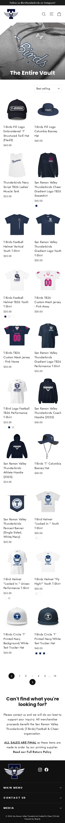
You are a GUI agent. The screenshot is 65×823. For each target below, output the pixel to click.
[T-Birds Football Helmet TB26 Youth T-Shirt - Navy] (5, 316)
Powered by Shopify (32, 819)
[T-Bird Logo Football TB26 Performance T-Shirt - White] (5, 427)
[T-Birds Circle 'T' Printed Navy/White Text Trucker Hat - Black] (36, 653)
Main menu (13, 787)
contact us (19, 715)
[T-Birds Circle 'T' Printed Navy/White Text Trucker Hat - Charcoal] (44, 653)
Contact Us (14, 797)
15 (55, 676)
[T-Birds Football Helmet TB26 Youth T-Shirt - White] (13, 316)
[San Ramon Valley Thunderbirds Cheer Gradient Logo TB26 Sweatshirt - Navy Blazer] (36, 206)
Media (8, 808)
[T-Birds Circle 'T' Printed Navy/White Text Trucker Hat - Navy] (40, 653)
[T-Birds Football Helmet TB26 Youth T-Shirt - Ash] (9, 316)
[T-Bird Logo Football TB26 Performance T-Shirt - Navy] (9, 427)
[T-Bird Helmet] (36, 538)
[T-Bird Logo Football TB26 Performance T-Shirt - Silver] (13, 427)
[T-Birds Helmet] (36, 593)
